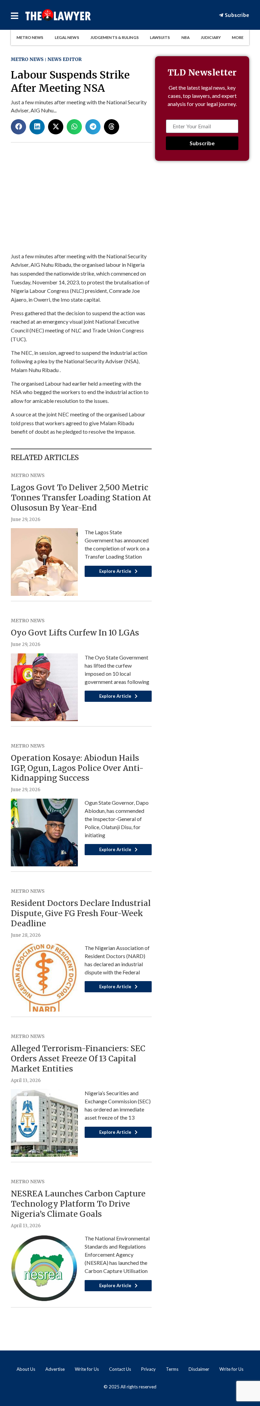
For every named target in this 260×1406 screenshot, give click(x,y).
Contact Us (120, 1369)
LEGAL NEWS (67, 37)
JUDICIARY (211, 37)
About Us (26, 1369)
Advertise (55, 1369)
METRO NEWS (30, 37)
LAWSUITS (160, 37)
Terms (172, 1369)
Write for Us (87, 1369)
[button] (18, 126)
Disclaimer (199, 1369)
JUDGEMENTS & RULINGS (114, 37)
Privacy (148, 1369)
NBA (185, 37)
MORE (237, 37)
